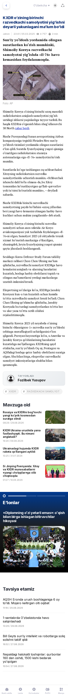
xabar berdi (22, 128)
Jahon (6, 33)
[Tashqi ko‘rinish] (55, 5)
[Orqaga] (6, 5)
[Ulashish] (62, 5)
